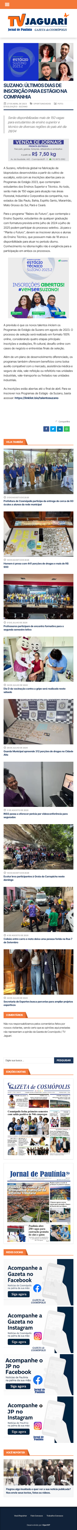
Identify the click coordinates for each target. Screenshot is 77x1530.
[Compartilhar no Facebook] (46, 429)
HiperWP (46, 1525)
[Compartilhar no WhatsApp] (67, 429)
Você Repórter (20, 1515)
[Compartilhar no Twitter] (53, 429)
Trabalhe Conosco (55, 1515)
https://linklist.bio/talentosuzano (36, 398)
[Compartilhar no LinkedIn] (60, 429)
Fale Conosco (37, 1515)
